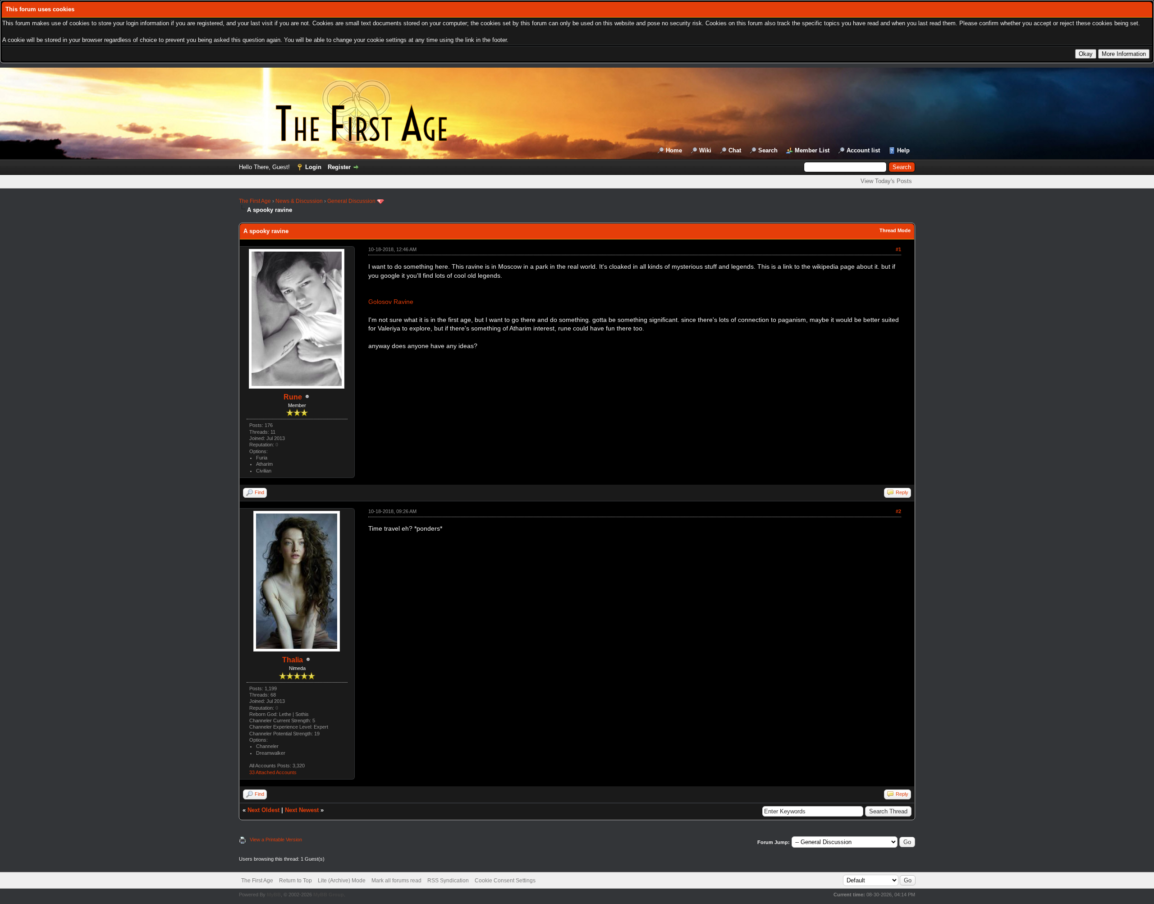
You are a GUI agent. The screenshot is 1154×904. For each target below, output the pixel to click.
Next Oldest (263, 810)
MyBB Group (328, 894)
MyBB (274, 894)
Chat (734, 150)
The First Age (255, 201)
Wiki (705, 150)
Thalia (292, 660)
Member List (812, 150)
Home (674, 150)
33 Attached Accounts (273, 772)
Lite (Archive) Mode (342, 880)
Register (339, 167)
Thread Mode (895, 230)
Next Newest (302, 810)
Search (768, 150)
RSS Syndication (448, 880)
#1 (898, 249)
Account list (863, 150)
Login (313, 167)
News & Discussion (299, 201)
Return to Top (295, 880)
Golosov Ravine (390, 301)
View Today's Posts (886, 181)
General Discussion (351, 201)
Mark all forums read (396, 880)
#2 (898, 511)
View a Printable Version (276, 839)
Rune (293, 397)
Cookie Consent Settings (505, 880)
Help (903, 150)
